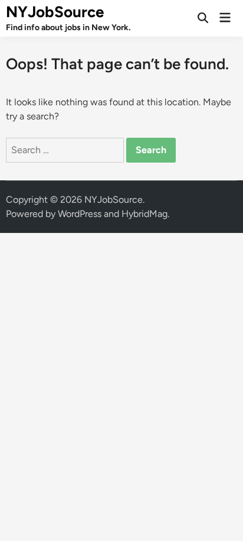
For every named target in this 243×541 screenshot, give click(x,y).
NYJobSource (55, 11)
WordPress (79, 213)
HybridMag (144, 213)
